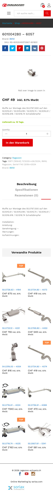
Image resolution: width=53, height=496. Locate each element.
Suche (47, 13)
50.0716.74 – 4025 (11, 443)
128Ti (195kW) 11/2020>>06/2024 (24, 161)
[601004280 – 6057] (5, 48)
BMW (12, 39)
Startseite (7, 23)
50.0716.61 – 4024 (11, 405)
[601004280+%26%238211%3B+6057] (12, 48)
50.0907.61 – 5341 (37, 443)
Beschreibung (26, 184)
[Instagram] (33, 474)
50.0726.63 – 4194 (11, 289)
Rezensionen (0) (26, 195)
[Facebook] (20, 474)
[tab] (26, 185)
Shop (17, 23)
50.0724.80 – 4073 (37, 289)
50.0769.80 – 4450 (37, 328)
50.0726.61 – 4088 (37, 405)
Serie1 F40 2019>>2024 (24, 164)
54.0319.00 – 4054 (11, 366)
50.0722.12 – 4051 (11, 328)
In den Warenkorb (17, 142)
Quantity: (6, 130)
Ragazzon (17, 158)
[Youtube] (26, 474)
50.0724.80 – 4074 (37, 366)
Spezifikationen (26, 189)
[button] (10, 284)
